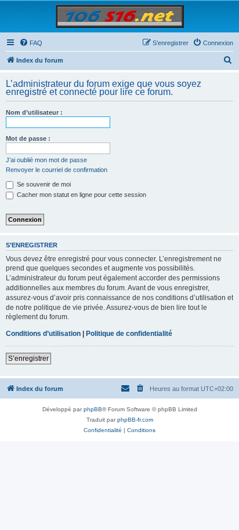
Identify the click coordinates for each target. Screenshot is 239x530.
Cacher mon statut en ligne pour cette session (80, 194)
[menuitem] (30, 43)
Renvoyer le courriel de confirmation (56, 169)
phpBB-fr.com (135, 419)
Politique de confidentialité (129, 334)
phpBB (93, 409)
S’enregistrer (28, 358)
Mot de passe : (28, 138)
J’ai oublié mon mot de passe (46, 159)
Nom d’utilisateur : (34, 112)
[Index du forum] (120, 16)
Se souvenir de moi (43, 184)
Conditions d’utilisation (43, 334)
